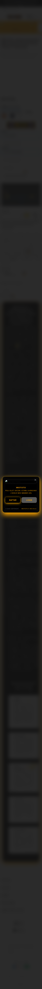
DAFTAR (12, 500)
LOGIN (29, 500)
